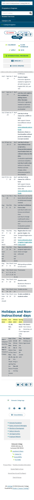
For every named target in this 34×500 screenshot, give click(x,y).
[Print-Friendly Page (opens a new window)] (26, 34)
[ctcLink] (24, 32)
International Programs (18, 55)
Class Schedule (24, 45)
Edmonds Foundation (15, 423)
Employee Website (15, 436)
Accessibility (18, 457)
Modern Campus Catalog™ (20, 488)
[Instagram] (9, 408)
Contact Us (18, 454)
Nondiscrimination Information (22, 465)
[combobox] (17, 3)
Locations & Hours (17, 451)
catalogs (9, 486)
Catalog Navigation (9, 24)
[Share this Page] (22, 34)
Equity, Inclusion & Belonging (18, 425)
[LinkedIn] (24, 408)
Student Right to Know (17, 469)
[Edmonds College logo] (17, 401)
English (18, 61)
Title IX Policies (17, 477)
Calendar (12, 45)
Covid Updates (18, 66)
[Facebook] (14, 408)
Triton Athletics (18, 414)
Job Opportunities (14, 434)
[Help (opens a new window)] (30, 34)
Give (22, 50)
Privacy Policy (7, 465)
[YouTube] (19, 408)
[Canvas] (10, 32)
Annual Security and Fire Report (17, 473)
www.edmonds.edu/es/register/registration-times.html (25, 242)
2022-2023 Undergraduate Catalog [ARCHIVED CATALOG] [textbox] (17, 3)
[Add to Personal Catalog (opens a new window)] (18, 34)
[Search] (31, 13)
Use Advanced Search (8, 19)
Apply (13, 50)
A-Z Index (18, 459)
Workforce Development (16, 428)
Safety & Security (14, 431)
